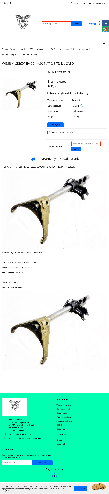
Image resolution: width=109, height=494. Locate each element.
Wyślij (76, 149)
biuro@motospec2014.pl (20, 434)
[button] (62, 399)
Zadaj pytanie (55, 124)
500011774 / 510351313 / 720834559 (25, 438)
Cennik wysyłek (63, 409)
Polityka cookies (63, 417)
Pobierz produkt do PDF (62, 132)
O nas (59, 440)
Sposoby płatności (64, 421)
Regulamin (61, 429)
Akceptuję (80, 488)
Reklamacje (61, 413)
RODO (59, 425)
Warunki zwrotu (63, 405)
